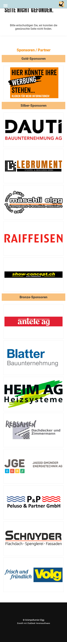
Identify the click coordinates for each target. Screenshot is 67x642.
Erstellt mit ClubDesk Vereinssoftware (33, 623)
